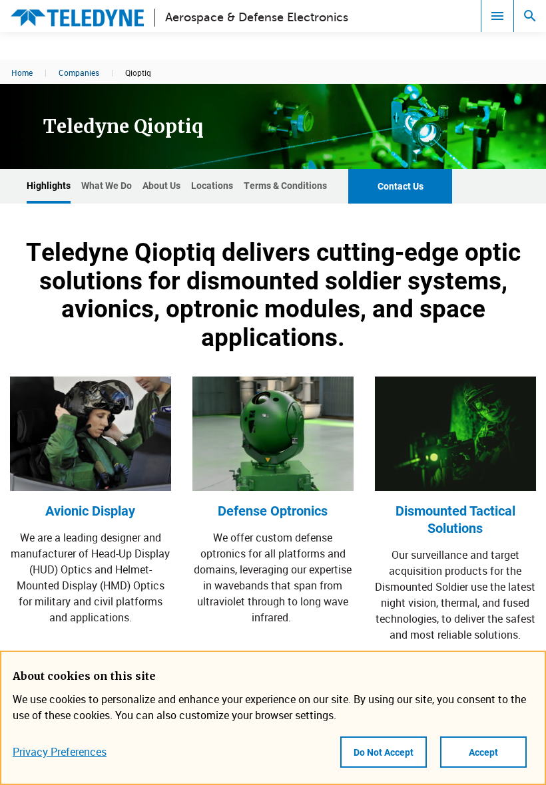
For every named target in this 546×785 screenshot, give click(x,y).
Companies (79, 72)
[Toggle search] (530, 16)
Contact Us (400, 186)
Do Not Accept (383, 752)
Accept (483, 752)
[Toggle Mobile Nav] (497, 16)
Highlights (49, 185)
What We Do (106, 185)
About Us (161, 185)
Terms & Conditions (285, 185)
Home (22, 72)
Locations (212, 185)
